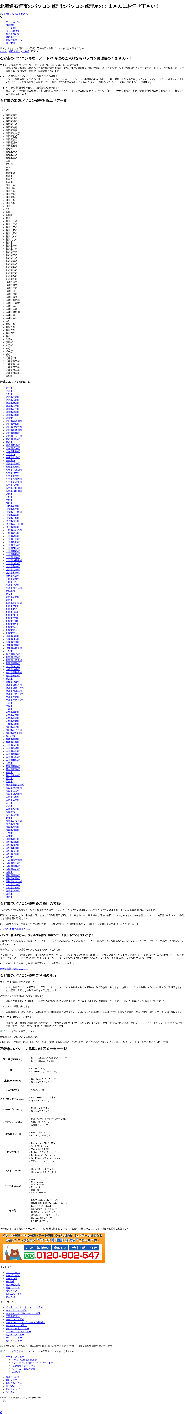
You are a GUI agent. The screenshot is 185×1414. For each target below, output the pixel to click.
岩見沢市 (10, 454)
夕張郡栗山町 (13, 863)
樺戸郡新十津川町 (15, 524)
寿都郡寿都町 (13, 675)
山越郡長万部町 (14, 860)
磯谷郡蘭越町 (13, 445)
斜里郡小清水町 (14, 660)
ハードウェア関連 (15, 1319)
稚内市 (9, 896)
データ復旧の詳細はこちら (14, 968)
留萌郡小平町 (13, 890)
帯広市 (9, 503)
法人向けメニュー (15, 1334)
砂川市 (9, 678)
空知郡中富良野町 (15, 694)
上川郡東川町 (13, 563)
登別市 (9, 778)
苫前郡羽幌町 (13, 742)
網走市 (9, 418)
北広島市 (10, 591)
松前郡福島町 (13, 827)
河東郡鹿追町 (13, 515)
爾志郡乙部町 (13, 769)
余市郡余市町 (13, 887)
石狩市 (9, 442)
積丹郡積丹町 (13, 654)
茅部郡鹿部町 (13, 578)
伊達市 (9, 706)
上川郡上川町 (13, 539)
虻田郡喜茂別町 (14, 421)
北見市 (9, 594)
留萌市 (9, 893)
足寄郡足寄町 (13, 397)
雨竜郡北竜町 (13, 475)
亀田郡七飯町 (13, 575)
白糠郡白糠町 (13, 669)
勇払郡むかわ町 (14, 881)
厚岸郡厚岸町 (13, 403)
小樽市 (9, 500)
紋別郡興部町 (13, 848)
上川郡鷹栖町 (13, 554)
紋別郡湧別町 (13, 854)
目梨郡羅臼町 (13, 839)
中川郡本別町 (13, 757)
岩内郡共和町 (13, 451)
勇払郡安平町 (13, 878)
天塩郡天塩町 (13, 715)
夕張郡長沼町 (13, 866)
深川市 (9, 806)
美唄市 (9, 803)
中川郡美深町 (13, 754)
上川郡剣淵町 (13, 542)
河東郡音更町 (13, 509)
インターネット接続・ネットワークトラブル (35, 1363)
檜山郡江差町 (13, 790)
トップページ (13, 1272)
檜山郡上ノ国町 (14, 793)
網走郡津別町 (13, 412)
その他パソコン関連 (16, 1325)
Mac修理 (10, 25)
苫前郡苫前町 (13, 739)
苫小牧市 (10, 736)
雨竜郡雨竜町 (13, 466)
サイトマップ (13, 1389)
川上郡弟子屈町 (14, 588)
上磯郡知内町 (13, 533)
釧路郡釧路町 (13, 597)
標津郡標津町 (13, 645)
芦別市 (9, 394)
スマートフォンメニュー (18, 1331)
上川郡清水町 (13, 545)
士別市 (9, 651)
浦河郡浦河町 (13, 463)
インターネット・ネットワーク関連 (24, 1307)
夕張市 (9, 872)
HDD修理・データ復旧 (23, 1366)
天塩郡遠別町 (13, 712)
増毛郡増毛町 (13, 824)
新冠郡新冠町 (13, 766)
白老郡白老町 (13, 666)
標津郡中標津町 (14, 648)
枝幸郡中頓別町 (14, 488)
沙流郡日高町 (13, 639)
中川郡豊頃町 (13, 748)
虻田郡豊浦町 (13, 433)
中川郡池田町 (13, 745)
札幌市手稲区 (13, 621)
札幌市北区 (11, 609)
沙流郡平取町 (13, 642)
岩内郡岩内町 (13, 448)
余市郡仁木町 (13, 884)
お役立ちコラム (14, 40)
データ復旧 (11, 28)
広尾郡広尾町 (13, 800)
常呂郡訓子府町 (14, 730)
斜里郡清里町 (13, 657)
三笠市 (9, 833)
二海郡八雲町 (13, 809)
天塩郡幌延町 (13, 721)
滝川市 (9, 703)
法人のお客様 (13, 31)
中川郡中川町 (13, 751)
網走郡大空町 (13, 409)
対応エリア (11, 37)
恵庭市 (9, 494)
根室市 (9, 772)
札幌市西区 (11, 627)
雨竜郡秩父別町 (14, 469)
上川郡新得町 (13, 551)
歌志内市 (10, 460)
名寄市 (9, 763)
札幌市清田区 (13, 612)
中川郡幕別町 (13, 760)
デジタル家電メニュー (17, 1328)
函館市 (9, 781)
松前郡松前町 (13, 830)
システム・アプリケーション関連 (23, 1313)
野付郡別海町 (13, 775)
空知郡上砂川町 (14, 684)
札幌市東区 (11, 630)
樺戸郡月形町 (13, 527)
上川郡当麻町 (13, 557)
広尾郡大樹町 (13, 796)
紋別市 (9, 857)
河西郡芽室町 (13, 506)
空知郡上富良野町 (15, 687)
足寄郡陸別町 (13, 400)
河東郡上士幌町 (14, 512)
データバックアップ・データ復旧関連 (25, 1322)
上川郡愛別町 (13, 536)
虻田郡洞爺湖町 (14, 430)
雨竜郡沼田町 (13, 472)
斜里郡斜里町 (13, 663)
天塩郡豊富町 (13, 718)
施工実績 (10, 43)
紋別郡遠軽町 (13, 842)
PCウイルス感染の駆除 (23, 1369)
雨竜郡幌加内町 (14, 478)
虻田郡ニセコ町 (14, 436)
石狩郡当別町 (13, 439)
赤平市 (9, 388)
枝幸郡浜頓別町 (14, 491)
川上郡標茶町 (13, 584)
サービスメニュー (15, 1356)
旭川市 (9, 391)
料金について (13, 34)
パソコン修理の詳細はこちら (15, 929)
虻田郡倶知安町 (14, 427)
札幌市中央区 (13, 618)
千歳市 (9, 709)
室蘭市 (9, 836)
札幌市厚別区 (13, 606)
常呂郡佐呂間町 (14, 733)
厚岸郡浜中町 (13, 406)
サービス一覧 (13, 22)
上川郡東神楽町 (14, 560)
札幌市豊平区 (13, 624)
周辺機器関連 (13, 1316)
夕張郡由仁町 (13, 869)
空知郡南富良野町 (15, 700)
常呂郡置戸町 (13, 727)
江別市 (9, 497)
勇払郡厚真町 (13, 875)
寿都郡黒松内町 (14, 672)
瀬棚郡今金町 (13, 681)
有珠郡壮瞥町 (13, 457)
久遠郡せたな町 (14, 603)
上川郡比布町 (13, 569)
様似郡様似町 (13, 636)
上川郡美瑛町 (13, 566)
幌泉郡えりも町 (14, 821)
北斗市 (9, 818)
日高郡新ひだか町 (15, 784)
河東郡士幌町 (13, 518)
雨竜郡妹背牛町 (14, 482)
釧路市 (9, 600)
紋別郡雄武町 (13, 845)
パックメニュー (14, 1337)
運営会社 (10, 1392)
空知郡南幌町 (13, 697)
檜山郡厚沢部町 (14, 787)
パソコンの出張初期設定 (24, 1359)
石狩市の (4, 110)
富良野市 (10, 812)
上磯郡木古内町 (14, 530)
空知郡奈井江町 (14, 690)
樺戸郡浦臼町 (13, 521)
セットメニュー (14, 1340)
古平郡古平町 (13, 815)
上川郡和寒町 (13, 572)
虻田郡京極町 (13, 424)
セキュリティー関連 (16, 1310)
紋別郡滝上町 (13, 851)
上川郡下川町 (13, 548)
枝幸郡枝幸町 (13, 485)
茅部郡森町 (11, 581)
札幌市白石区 (13, 615)
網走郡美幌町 (13, 415)
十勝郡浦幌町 (13, 724)
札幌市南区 (11, 633)
